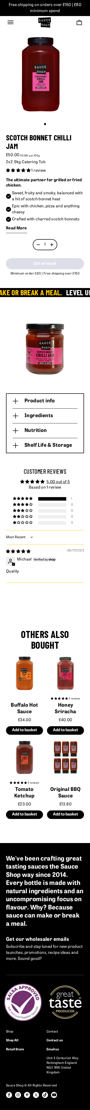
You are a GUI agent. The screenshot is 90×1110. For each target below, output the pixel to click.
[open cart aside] (79, 22)
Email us (52, 1049)
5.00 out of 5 (58, 482)
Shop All (12, 1040)
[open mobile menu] (10, 22)
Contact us (54, 1040)
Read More (16, 228)
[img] (18, 552)
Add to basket (24, 730)
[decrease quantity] (38, 245)
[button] (45, 124)
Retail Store (15, 1049)
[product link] (24, 673)
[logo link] (44, 22)
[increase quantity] (52, 245)
